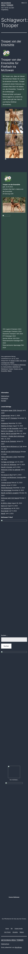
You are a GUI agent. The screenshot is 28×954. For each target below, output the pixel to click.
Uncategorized (5, 362)
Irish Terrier (23, 360)
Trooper (10, 369)
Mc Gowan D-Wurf (7, 475)
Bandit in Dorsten (6, 467)
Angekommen (5, 415)
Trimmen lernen (6, 482)
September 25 (16, 366)
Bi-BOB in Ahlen (6, 503)
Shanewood (4, 369)
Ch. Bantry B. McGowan (8, 464)
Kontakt (3, 400)
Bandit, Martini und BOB (8, 433)
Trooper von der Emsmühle (9, 428)
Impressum (4, 398)
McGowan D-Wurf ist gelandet (10, 469)
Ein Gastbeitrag (6, 508)
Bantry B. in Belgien (7, 431)
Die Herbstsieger (6, 490)
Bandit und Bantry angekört (10, 493)
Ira (2, 366)
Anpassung (4, 423)
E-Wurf (17, 360)
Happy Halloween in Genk (9, 457)
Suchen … (4, 635)
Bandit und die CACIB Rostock (10, 451)
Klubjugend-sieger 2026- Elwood (11, 410)
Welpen (12, 362)
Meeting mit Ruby (6, 426)
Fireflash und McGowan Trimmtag (12, 477)
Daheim (3, 485)
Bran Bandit (5, 511)
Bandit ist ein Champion (8, 441)
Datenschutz (5, 396)
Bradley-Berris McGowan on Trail (11, 446)
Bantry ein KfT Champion (9, 418)
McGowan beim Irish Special (10, 498)
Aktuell (13, 360)
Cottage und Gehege (7, 462)
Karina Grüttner (7, 366)
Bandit (3, 513)
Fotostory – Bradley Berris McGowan (12, 436)
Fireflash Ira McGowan (19, 364)
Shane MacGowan (7, 487)
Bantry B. (4, 506)
